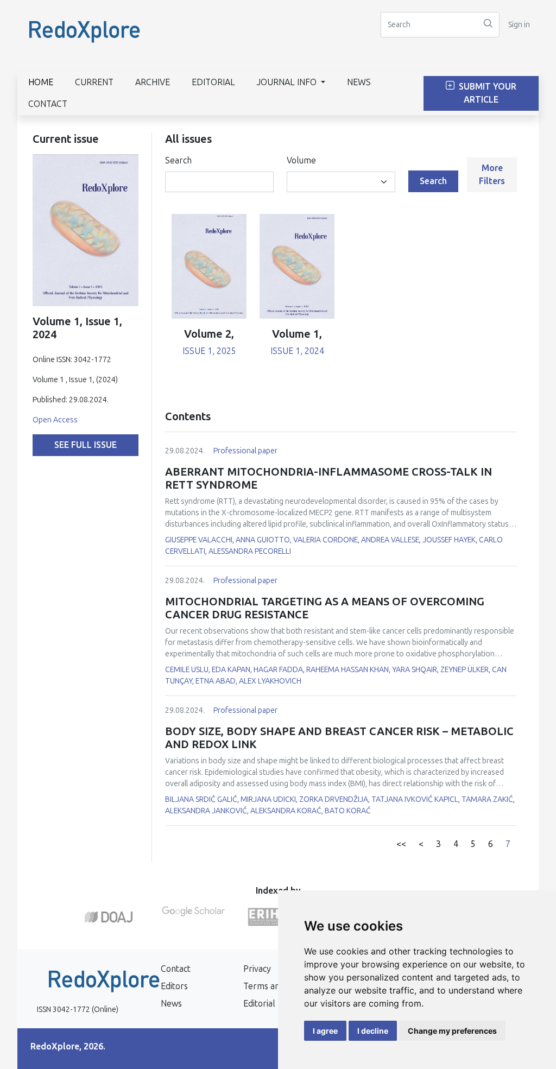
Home (40, 82)
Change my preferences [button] (452, 1030)
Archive (152, 82)
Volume (301, 160)
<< (401, 844)
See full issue (85, 445)
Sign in (519, 24)
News (359, 82)
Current (94, 82)
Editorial (213, 82)
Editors (174, 986)
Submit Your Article (486, 93)
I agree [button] (325, 1030)
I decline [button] (372, 1030)
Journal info (288, 82)
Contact (47, 104)
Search (178, 160)
